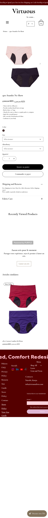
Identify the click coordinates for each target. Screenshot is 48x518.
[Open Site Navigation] (7, 22)
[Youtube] (21, 369)
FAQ (3, 367)
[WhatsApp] (2, 206)
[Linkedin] (17, 369)
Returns (5, 380)
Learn (33, 368)
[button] (41, 22)
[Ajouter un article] (14, 158)
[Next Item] (40, 64)
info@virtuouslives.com (34, 384)
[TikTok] (25, 369)
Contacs (5, 400)
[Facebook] (4, 206)
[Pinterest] (6, 206)
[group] (24, 312)
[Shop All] (41, 365)
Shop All (34, 365)
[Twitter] (7, 206)
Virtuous (23, 11)
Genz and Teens (36, 371)
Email (29, 399)
